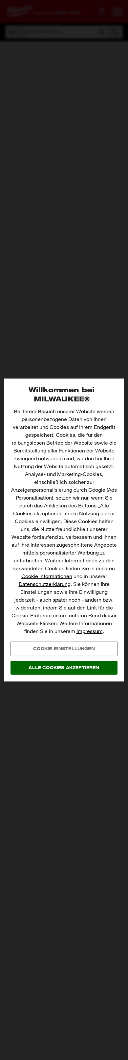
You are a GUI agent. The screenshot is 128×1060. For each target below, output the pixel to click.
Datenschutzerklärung (45, 584)
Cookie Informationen (46, 576)
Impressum (89, 631)
